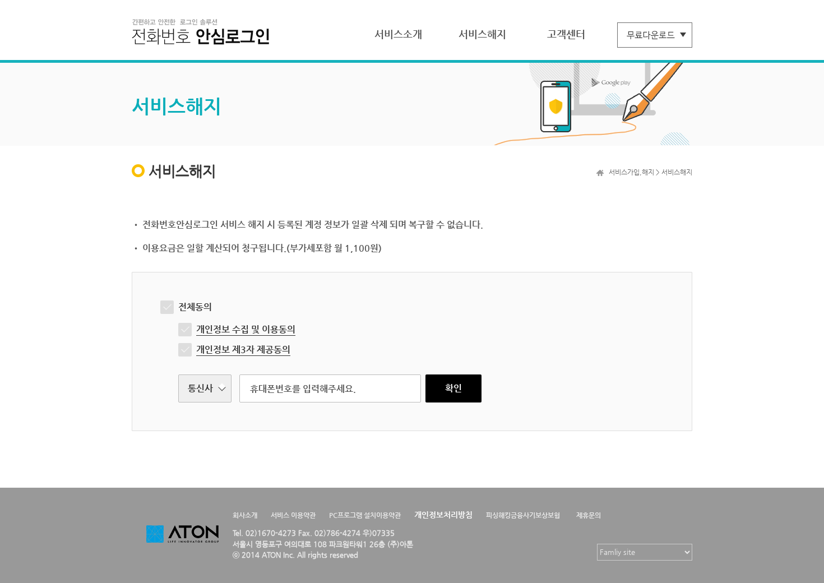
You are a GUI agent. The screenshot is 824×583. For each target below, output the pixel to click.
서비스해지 (482, 34)
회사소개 (245, 515)
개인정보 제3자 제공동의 (243, 349)
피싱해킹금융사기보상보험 (523, 515)
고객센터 (566, 34)
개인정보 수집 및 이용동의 (245, 329)
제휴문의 (588, 515)
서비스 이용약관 (293, 515)
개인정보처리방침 (443, 514)
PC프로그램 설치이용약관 (365, 515)
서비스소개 (398, 34)
